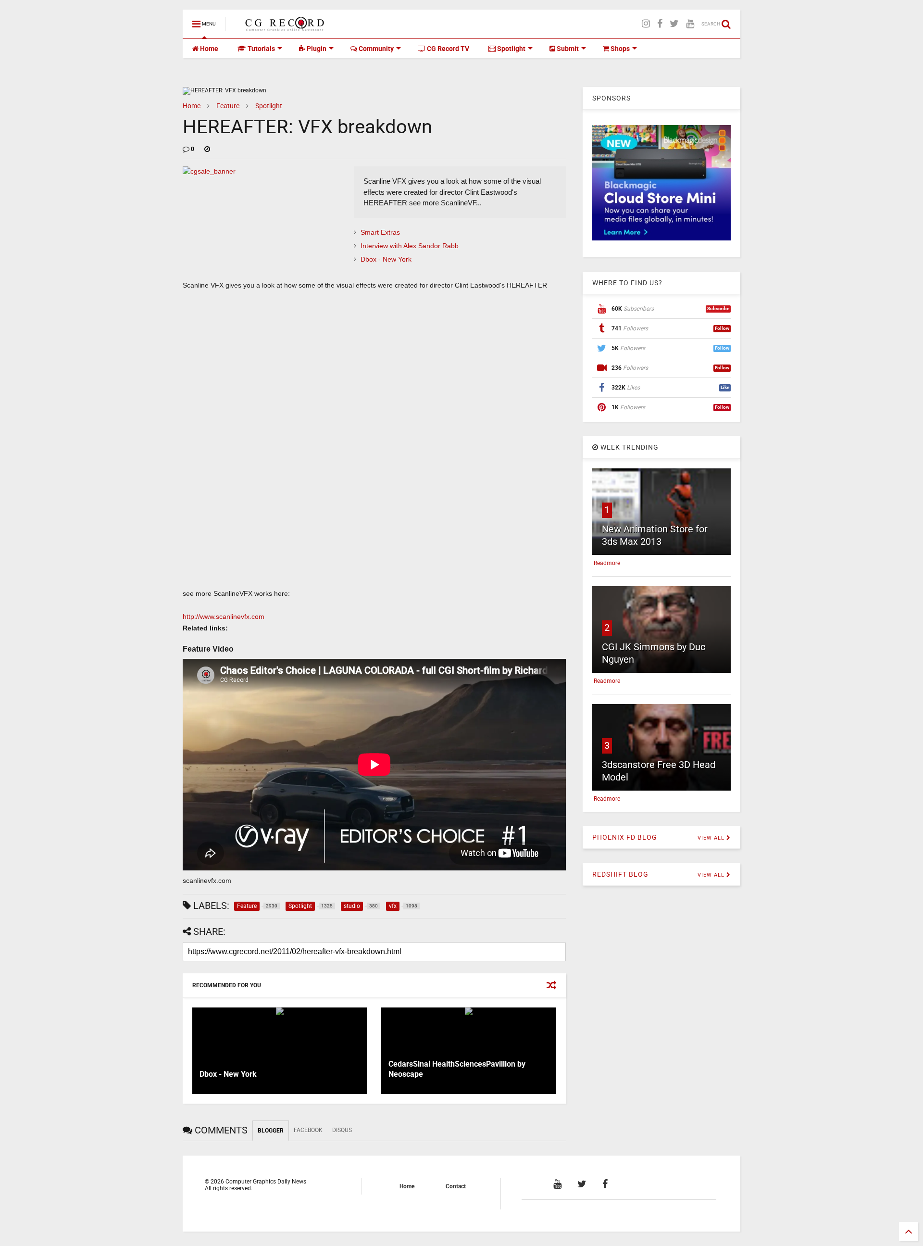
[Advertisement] (374, 518)
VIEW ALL (712, 838)
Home (208, 48)
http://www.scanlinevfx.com (223, 616)
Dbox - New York (386, 259)
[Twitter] (674, 24)
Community (375, 48)
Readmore (607, 563)
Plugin (315, 48)
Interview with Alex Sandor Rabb (410, 246)
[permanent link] (207, 149)
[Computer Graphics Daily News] (283, 27)
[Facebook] (659, 24)
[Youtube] (690, 24)
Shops (619, 48)
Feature (227, 106)
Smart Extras (380, 232)
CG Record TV (447, 48)
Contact (456, 1186)
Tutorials (260, 48)
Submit (567, 48)
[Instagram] (646, 24)
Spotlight (510, 48)
